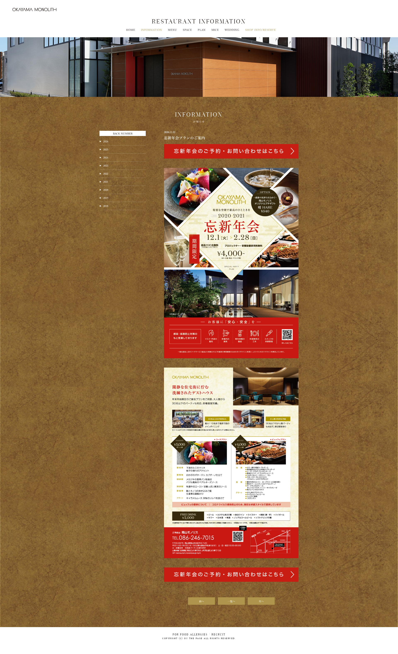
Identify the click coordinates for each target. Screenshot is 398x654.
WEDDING (232, 30)
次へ (261, 601)
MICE (215, 30)
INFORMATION (151, 30)
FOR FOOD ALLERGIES (190, 634)
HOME (130, 30)
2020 (105, 190)
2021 (105, 181)
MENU (172, 30)
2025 (105, 149)
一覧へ (231, 601)
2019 (105, 198)
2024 (105, 157)
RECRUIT (219, 634)
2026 (105, 141)
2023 (105, 165)
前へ (201, 601)
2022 (105, 173)
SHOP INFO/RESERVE (260, 30)
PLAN (202, 30)
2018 (105, 206)
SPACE (187, 30)
